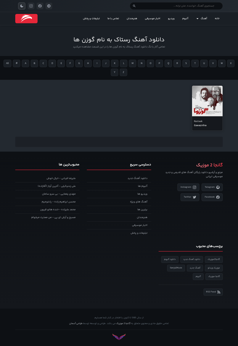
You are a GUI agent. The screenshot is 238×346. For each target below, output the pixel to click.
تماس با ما (113, 19)
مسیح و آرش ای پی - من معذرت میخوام (53, 217)
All (7, 63)
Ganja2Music (176, 268)
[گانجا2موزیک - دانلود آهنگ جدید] (26, 18)
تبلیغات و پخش (91, 19)
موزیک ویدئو (214, 268)
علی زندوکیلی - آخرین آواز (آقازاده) (57, 186)
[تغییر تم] (21, 6)
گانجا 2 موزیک (123, 323)
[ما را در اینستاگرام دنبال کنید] (31, 6)
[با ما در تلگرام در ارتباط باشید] (49, 6)
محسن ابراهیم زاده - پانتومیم (59, 202)
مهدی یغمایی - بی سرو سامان (59, 194)
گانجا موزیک (214, 276)
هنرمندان (132, 19)
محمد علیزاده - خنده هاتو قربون (58, 210)
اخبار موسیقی (152, 19)
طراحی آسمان (76, 323)
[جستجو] (134, 6)
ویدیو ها (142, 194)
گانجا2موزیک (214, 259)
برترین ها (142, 210)
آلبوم (185, 19)
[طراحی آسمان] (119, 337)
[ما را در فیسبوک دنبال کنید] (40, 6)
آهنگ (204, 19)
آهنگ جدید (195, 268)
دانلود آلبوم (170, 259)
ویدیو (171, 19)
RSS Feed (211, 292)
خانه (217, 19)
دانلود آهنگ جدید (137, 178)
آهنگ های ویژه (138, 202)
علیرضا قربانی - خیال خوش (61, 178)
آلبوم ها (142, 186)
